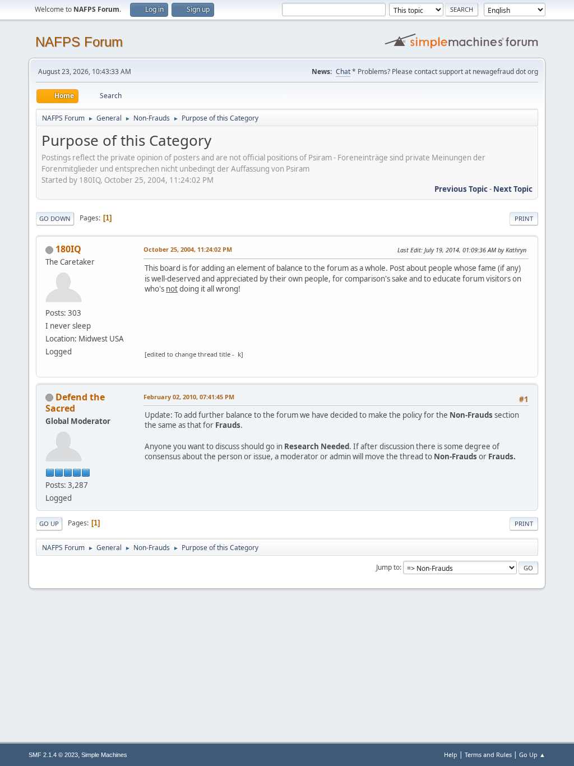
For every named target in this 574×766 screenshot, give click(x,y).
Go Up (49, 523)
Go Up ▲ (532, 754)
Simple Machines (104, 754)
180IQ (68, 249)
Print (524, 218)
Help (450, 754)
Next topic (513, 189)
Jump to (388, 567)
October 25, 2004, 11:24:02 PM (188, 249)
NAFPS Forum (79, 41)
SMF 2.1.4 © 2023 (53, 754)
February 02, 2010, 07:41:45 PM (189, 397)
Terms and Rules (488, 754)
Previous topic (461, 189)
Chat (343, 71)
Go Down (55, 218)
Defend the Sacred (75, 402)
